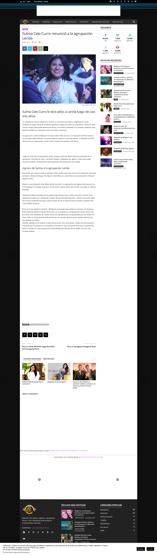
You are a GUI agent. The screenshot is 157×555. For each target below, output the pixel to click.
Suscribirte (118, 46)
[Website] (128, 1)
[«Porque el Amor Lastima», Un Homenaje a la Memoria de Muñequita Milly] (106, 80)
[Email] (45, 48)
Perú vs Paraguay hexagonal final (81, 346)
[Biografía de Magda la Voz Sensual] (106, 140)
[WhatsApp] (132, 1)
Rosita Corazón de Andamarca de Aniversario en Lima (124, 128)
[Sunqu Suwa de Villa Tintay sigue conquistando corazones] (106, 162)
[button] (133, 21)
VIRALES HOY (57, 22)
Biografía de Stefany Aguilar (124, 148)
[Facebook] (114, 1)
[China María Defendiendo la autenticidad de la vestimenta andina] (106, 118)
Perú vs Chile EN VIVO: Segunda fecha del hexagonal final (38, 347)
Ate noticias (104, 527)
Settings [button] (141, 549)
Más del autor (48, 359)
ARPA (115, 99)
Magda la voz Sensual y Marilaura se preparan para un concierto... (124, 68)
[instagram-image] (39, 479)
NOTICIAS (35, 22)
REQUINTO (117, 122)
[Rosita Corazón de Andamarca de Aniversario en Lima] (106, 129)
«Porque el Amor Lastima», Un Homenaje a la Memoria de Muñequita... (123, 79)
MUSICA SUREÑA (119, 84)
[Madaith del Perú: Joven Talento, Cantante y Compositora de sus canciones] (106, 93)
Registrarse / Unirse (41, 1)
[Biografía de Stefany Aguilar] (106, 151)
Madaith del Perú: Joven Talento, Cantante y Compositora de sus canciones (122, 93)
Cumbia (46, 324)
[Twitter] (124, 1)
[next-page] (95, 359)
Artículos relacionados (32, 359)
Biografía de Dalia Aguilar (57, 382)
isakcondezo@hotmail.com (40, 528)
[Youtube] (135, 1)
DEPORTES (46, 22)
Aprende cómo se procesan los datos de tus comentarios (69, 451)
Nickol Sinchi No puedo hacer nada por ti (32, 383)
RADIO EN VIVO (118, 22)
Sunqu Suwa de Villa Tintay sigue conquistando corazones (123, 161)
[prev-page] (92, 359)
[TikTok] (121, 1)
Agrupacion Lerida (36, 324)
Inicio (23, 27)
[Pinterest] (35, 48)
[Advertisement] (78, 11)
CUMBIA (29, 27)
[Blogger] (110, 1)
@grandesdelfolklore (91, 457)
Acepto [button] (150, 549)
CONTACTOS (84, 22)
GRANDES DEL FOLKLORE (100, 22)
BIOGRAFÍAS (117, 142)
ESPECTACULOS (71, 22)
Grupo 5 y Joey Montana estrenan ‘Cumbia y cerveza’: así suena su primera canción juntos (84, 385)
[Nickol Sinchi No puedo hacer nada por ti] (33, 371)
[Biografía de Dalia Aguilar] (59, 371)
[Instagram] (117, 1)
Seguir (117, 34)
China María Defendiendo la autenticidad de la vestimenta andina (124, 117)
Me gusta (105, 34)
